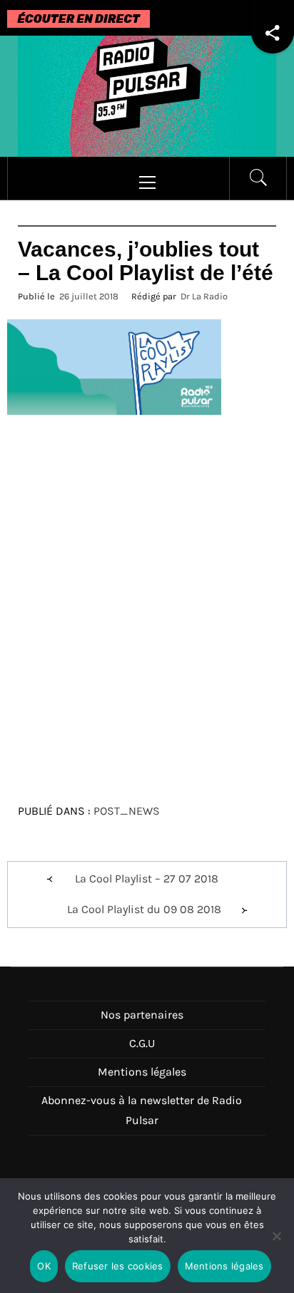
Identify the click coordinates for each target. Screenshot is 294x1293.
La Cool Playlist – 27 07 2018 (146, 878)
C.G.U (142, 1043)
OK (44, 1266)
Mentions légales (142, 1071)
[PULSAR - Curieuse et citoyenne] (147, 95)
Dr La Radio (204, 296)
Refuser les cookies (117, 1266)
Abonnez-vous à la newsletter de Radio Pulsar (141, 1110)
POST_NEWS (126, 811)
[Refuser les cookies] (276, 1245)
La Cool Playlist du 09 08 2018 (144, 909)
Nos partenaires (142, 1014)
